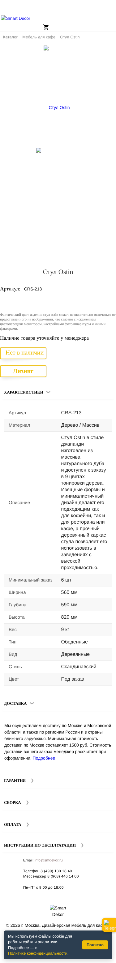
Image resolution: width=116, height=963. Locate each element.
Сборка (12, 802)
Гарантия (15, 780)
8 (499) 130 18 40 (56, 871)
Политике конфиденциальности (37, 953)
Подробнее (44, 758)
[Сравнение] (109, 52)
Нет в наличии (25, 352)
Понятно (95, 945)
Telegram (109, 925)
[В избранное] (100, 52)
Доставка (15, 703)
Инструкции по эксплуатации (40, 845)
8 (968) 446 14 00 (63, 876)
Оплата (12, 824)
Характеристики (23, 392)
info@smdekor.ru (49, 860)
